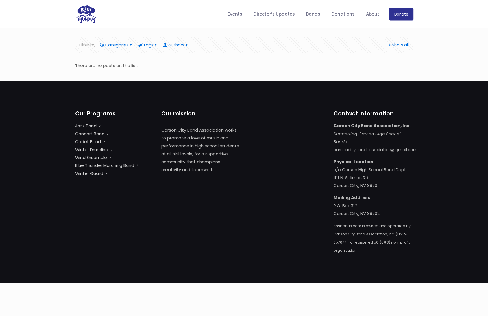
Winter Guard (89, 173)
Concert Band (89, 134)
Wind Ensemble (91, 157)
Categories (117, 45)
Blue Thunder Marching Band (104, 165)
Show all (400, 45)
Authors (176, 45)
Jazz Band (86, 126)
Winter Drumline (91, 149)
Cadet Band (88, 142)
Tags (148, 45)
